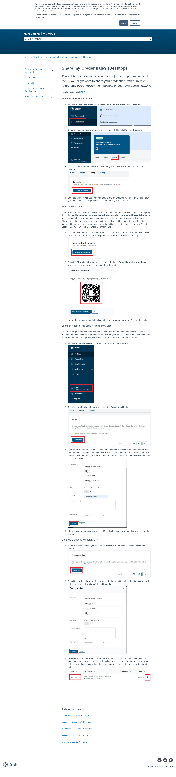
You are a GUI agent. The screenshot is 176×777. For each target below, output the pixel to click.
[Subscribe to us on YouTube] (165, 760)
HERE (82, 92)
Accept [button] (123, 23)
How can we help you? (39, 33)
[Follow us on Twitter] (171, 760)
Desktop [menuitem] (32, 77)
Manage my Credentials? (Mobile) (75, 735)
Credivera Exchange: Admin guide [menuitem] (34, 89)
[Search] (150, 39)
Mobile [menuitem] (31, 83)
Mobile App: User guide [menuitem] (35, 97)
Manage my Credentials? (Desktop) (76, 722)
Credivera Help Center (34, 57)
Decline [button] (135, 23)
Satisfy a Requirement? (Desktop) (75, 715)
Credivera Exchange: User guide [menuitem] (34, 70)
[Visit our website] (159, 760)
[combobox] (86, 39)
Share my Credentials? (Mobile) (75, 742)
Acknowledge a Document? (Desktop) (77, 728)
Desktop (87, 57)
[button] (52, 69)
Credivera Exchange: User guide (64, 57)
